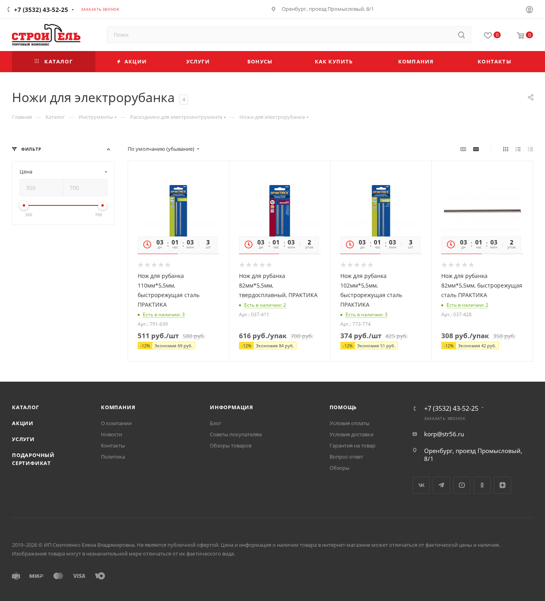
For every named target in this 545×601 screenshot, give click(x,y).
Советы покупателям (236, 434)
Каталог (25, 407)
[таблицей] (530, 148)
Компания (118, 407)
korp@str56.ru (444, 434)
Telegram (441, 485)
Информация (231, 407)
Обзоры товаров (230, 445)
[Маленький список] (463, 148)
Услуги (23, 439)
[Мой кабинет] (529, 10)
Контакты (113, 445)
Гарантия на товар (352, 445)
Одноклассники (482, 485)
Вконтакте (421, 485)
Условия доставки (351, 434)
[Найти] (461, 34)
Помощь (343, 407)
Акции (23, 423)
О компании (116, 423)
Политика (113, 456)
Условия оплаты (349, 423)
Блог (215, 423)
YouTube (461, 485)
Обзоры (340, 467)
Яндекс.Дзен (502, 485)
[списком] (518, 148)
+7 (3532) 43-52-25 (41, 10)
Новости (111, 434)
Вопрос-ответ (346, 456)
